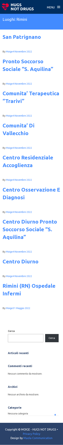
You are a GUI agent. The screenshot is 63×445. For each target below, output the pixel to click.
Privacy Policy (31, 433)
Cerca (11, 331)
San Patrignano (22, 37)
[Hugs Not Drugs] (18, 6)
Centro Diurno (20, 261)
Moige (9, 51)
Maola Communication (37, 438)
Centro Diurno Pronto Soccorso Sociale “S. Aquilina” (30, 229)
